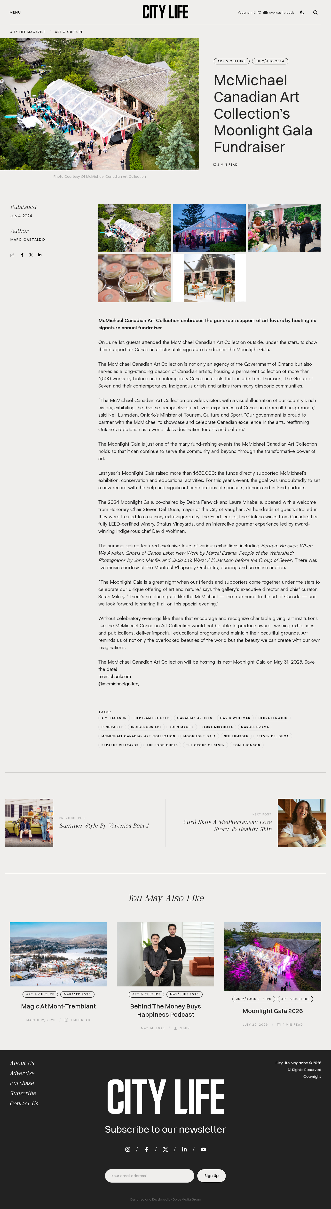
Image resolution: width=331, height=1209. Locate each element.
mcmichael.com (114, 676)
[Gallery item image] (134, 228)
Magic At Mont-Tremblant (58, 1006)
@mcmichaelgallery (119, 684)
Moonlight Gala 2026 (273, 1011)
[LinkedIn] (40, 255)
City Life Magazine (28, 32)
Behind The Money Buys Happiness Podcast (165, 1010)
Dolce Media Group (187, 1199)
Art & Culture (69, 32)
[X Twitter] (31, 255)
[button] (15, 12)
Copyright (312, 1076)
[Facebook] (22, 255)
